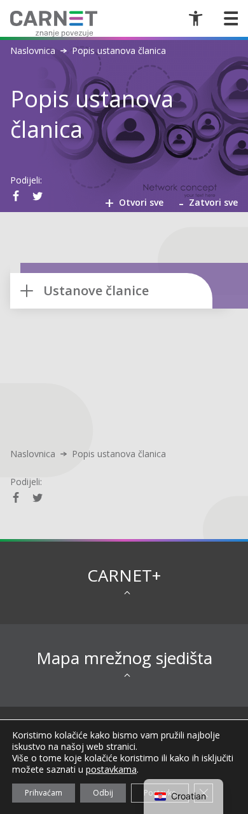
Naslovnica (32, 51)
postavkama (111, 769)
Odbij (103, 792)
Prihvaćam (43, 792)
